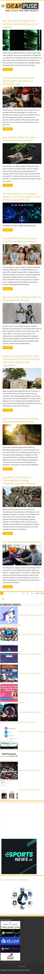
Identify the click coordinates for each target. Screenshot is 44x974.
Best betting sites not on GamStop (14, 880)
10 (23, 593)
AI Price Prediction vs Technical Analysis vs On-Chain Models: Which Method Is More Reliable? (22, 196)
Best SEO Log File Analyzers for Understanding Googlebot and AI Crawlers (20, 24)
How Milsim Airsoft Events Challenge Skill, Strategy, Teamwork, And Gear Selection (19, 480)
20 (27, 593)
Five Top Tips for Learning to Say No (22, 541)
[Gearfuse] (22, 7)
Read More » (7, 69)
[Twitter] (24, 966)
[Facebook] (22, 966)
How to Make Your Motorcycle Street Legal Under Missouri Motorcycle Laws (18, 80)
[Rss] (20, 966)
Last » (3, 599)
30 (32, 593)
